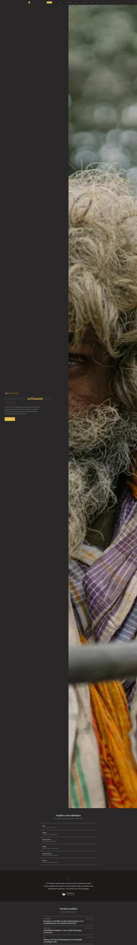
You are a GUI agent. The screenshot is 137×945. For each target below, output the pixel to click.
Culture (60, 2)
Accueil (49, 2)
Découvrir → (10, 419)
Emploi (76, 2)
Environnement (84, 2)
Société (92, 2)
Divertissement (68, 2)
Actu (55, 2)
